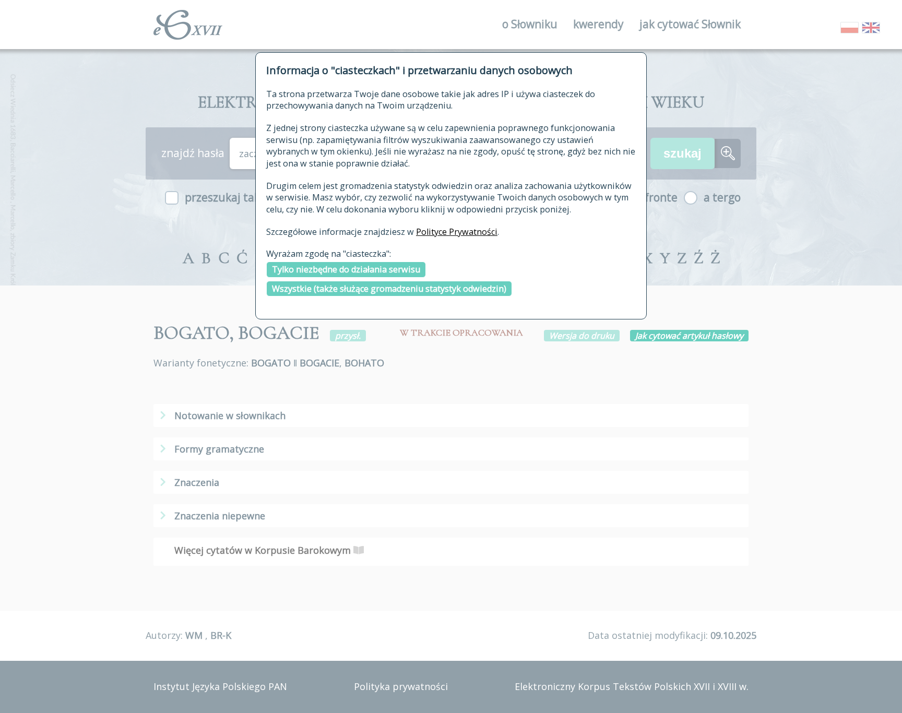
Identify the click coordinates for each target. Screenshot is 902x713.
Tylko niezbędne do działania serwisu (346, 269)
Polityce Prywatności (456, 231)
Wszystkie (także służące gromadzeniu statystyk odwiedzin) (389, 288)
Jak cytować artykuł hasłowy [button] (689, 335)
